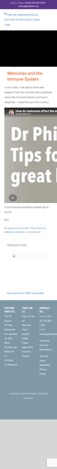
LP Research (10, 364)
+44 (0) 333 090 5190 (34, 3)
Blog (33, 228)
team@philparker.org (28, 6)
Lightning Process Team (18, 228)
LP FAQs (8, 360)
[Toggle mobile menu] (51, 16)
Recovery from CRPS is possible (25, 293)
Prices (25, 343)
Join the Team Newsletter (44, 360)
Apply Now (27, 347)
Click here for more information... (46, 345)
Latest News (19, 232)
